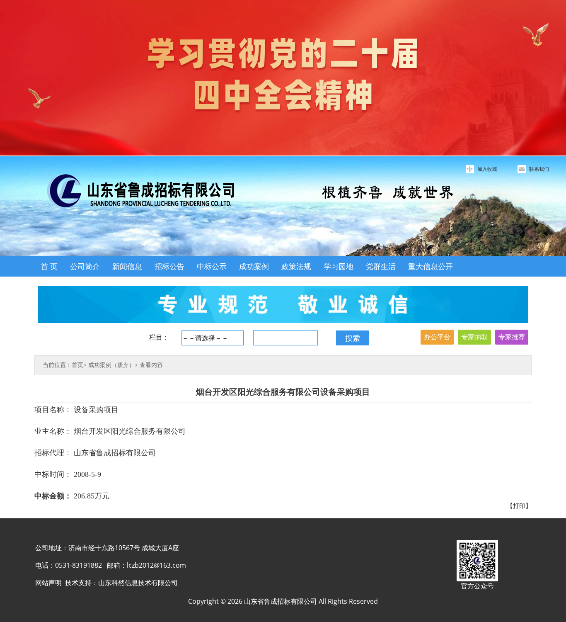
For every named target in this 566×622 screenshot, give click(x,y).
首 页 (49, 266)
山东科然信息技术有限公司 (138, 582)
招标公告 (169, 266)
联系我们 (539, 169)
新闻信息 (127, 266)
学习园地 (338, 266)
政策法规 (296, 266)
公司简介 (85, 266)
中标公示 (212, 266)
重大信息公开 (430, 266)
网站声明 (48, 582)
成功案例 (254, 266)
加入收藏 (487, 169)
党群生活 (381, 266)
